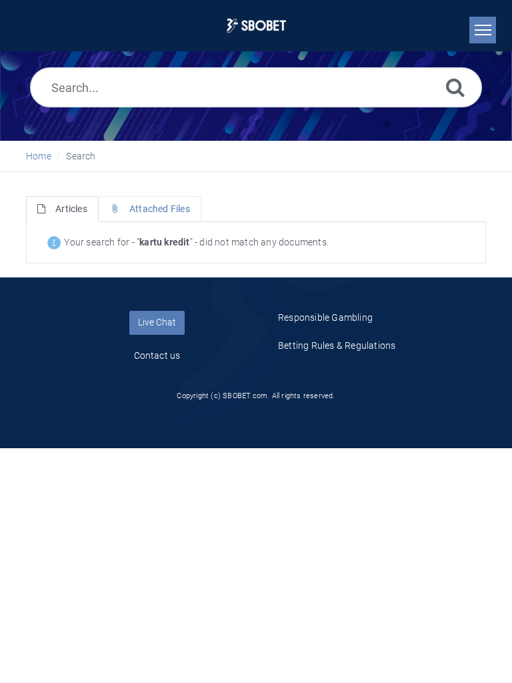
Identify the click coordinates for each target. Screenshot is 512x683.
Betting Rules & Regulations (336, 345)
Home (38, 156)
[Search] (455, 87)
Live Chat (157, 322)
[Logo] (256, 25)
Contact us (157, 355)
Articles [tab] (71, 208)
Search (80, 156)
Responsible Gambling (325, 317)
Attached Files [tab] (159, 208)
